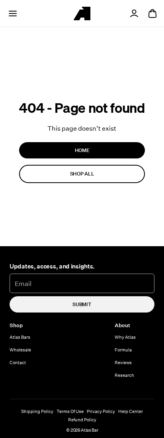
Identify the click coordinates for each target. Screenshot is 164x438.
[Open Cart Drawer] (152, 13)
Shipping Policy (37, 411)
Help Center (130, 411)
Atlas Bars (20, 337)
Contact (18, 362)
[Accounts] (134, 13)
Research (124, 375)
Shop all (82, 173)
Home (82, 150)
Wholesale (20, 350)
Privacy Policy (101, 411)
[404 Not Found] (82, 13)
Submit (81, 304)
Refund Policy (82, 419)
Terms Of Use (70, 411)
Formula (123, 350)
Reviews (123, 362)
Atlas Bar (89, 430)
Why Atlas (125, 337)
